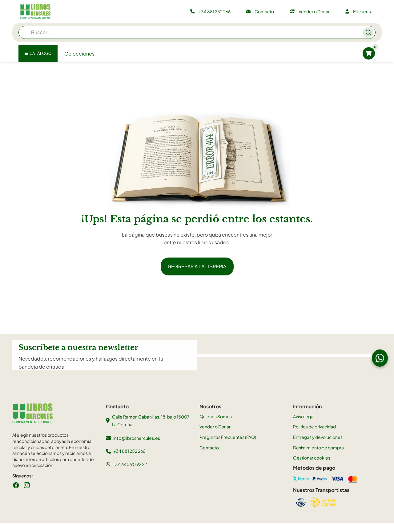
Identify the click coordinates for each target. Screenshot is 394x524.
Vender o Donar (215, 426)
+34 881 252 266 (129, 451)
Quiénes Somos (215, 416)
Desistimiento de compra (318, 447)
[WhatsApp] (380, 358)
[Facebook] (16, 485)
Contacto (209, 447)
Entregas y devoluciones (318, 437)
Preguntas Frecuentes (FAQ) (227, 437)
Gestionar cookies (311, 457)
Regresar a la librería (197, 266)
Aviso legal (303, 416)
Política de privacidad (314, 426)
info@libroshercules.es (136, 438)
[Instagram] (26, 485)
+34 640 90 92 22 (130, 464)
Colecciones (79, 53)
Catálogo (39, 53)
